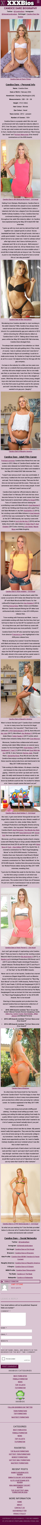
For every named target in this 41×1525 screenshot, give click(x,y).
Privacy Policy (19, 1514)
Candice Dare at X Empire (24, 1267)
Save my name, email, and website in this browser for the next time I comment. (19, 1351)
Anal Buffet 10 (29, 511)
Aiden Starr (30, 524)
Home (19, 1502)
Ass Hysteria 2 (29, 603)
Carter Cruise (18, 1014)
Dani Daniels (28, 1014)
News (20, 1382)
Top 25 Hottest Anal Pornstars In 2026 (20, 1491)
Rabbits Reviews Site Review (19, 1474)
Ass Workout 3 (27, 733)
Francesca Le (17, 634)
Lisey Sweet (28, 527)
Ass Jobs (4, 733)
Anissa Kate (13, 606)
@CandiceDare (19, 11)
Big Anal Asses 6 (27, 957)
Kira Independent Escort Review (19, 1486)
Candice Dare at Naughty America (27, 1263)
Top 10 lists (20, 1385)
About (19, 1505)
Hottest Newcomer (22, 135)
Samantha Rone (13, 756)
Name (4, 1328)
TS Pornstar (20, 1388)
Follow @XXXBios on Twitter (20, 1407)
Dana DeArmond (25, 833)
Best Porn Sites (20, 1376)
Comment (6, 1311)
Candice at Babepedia (25, 1278)
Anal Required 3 (34, 505)
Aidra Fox (9, 1014)
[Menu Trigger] (38, 1)
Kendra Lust (5, 959)
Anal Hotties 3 (29, 748)
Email (4, 1334)
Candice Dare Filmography (25, 1270)
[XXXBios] (20, 3)
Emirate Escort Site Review (19, 1477)
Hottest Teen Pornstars (19, 1454)
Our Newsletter (19, 1511)
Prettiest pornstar (8, 461)
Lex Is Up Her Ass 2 (22, 521)
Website (4, 1341)
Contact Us (20, 1508)
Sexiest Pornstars (20, 1457)
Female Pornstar (11, 1281)
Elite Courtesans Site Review (19, 1481)
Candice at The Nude (24, 1274)
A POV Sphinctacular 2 (16, 731)
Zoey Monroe (35, 739)
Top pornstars (20, 1414)
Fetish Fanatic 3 (17, 736)
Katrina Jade (27, 753)
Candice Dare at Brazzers (24, 1253)
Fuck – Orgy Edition (14, 847)
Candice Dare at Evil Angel (24, 1249)
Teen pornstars (20, 1411)
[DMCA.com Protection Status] (20, 1395)
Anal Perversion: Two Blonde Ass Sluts (26, 830)
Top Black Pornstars (19, 1451)
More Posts (16, 1288)
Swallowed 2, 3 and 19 (9, 750)
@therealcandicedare (9, 14)
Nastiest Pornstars (20, 1417)
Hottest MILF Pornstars (19, 1460)
